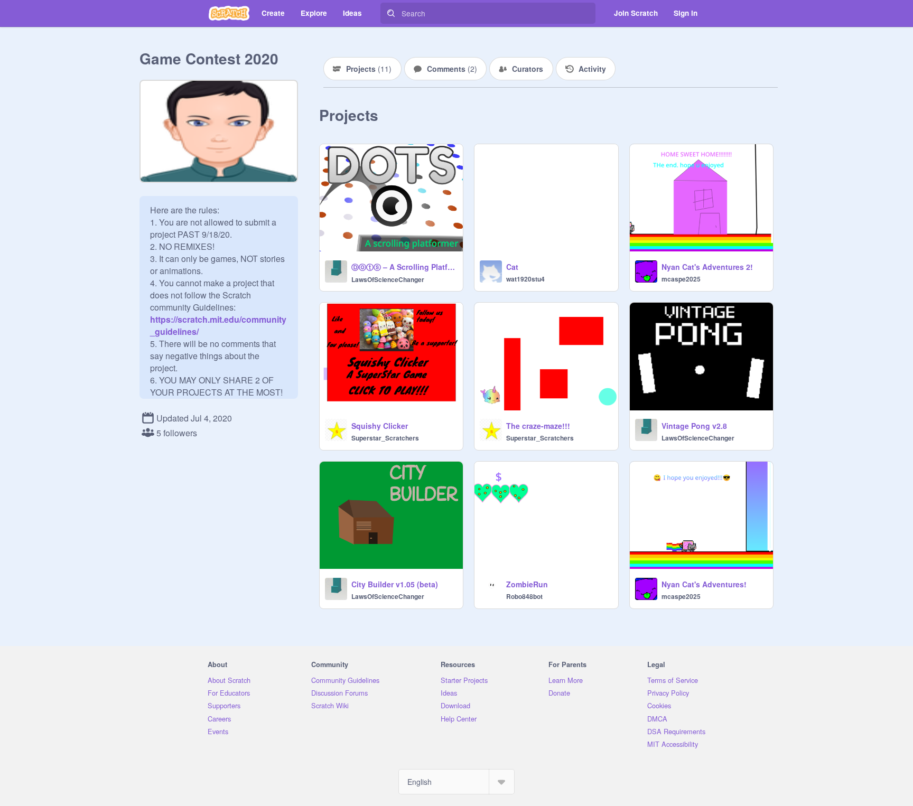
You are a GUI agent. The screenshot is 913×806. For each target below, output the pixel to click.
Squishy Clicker (379, 425)
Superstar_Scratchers (385, 438)
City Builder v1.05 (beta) (394, 584)
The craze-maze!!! (538, 425)
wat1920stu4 (525, 279)
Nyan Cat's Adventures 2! (707, 266)
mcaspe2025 (681, 279)
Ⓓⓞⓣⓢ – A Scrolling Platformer (403, 266)
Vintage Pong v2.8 (694, 425)
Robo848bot (524, 596)
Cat (512, 266)
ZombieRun (527, 584)
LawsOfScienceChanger (387, 279)
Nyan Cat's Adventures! (704, 584)
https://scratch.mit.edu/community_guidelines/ (218, 319)
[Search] (391, 13)
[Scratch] (229, 13)
